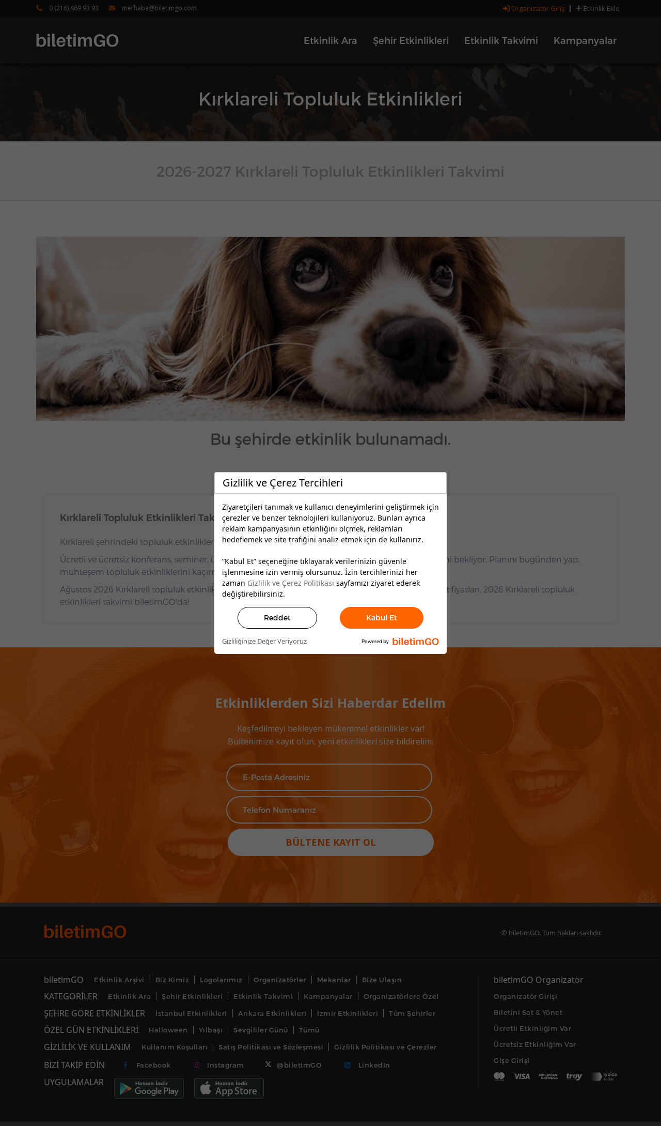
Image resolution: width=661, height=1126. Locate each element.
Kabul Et (381, 617)
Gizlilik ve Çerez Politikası (290, 583)
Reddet (277, 617)
